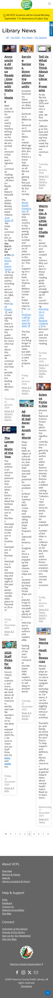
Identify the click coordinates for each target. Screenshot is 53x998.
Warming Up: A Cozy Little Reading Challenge (43, 221)
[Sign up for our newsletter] (37, 972)
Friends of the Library (13, 932)
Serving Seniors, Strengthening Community (26, 71)
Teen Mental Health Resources (43, 650)
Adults (7, 416)
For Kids (15, 37)
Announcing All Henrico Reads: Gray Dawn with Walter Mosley (9, 79)
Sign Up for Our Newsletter (16, 935)
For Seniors (41, 37)
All (7, 37)
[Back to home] (26, 4)
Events (7, 419)
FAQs (4, 899)
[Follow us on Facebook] (18, 972)
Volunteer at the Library (15, 928)
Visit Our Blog (9, 939)
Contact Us (8, 906)
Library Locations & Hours (16, 881)
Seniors (8, 414)
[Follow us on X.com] (30, 972)
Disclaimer (26, 986)
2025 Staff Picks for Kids (8, 660)
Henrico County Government (25, 964)
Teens (42, 179)
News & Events (12, 411)
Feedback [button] (7, 903)
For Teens (27, 37)
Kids (41, 187)
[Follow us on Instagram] (24, 972)
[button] (49, 3)
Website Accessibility (13, 910)
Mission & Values (11, 874)
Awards (6, 878)
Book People (8, 306)
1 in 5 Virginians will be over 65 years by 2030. (26, 317)
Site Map (6, 913)
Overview (7, 871)
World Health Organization (26, 207)
